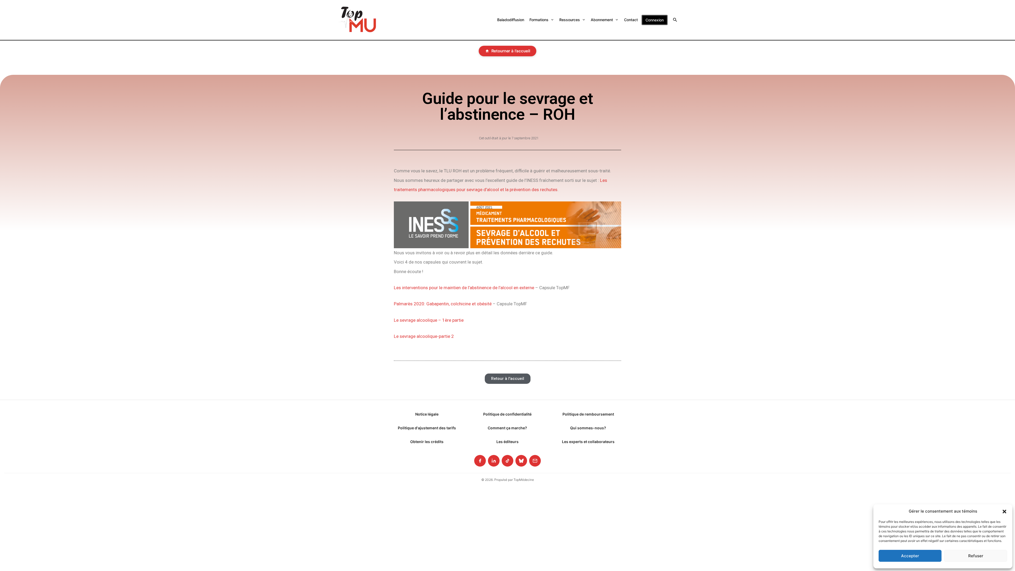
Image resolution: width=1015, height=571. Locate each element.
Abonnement (602, 19)
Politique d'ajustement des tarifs (427, 428)
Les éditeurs (507, 441)
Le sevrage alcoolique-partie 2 (424, 336)
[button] (1004, 511)
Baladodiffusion (510, 19)
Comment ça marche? (507, 428)
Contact (631, 19)
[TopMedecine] (357, 20)
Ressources (569, 19)
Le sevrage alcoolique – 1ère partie (429, 320)
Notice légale (427, 414)
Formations (538, 19)
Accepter (910, 555)
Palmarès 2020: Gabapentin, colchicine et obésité (443, 303)
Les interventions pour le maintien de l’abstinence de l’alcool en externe (464, 287)
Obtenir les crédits (427, 441)
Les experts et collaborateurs (588, 441)
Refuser (975, 555)
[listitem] (480, 461)
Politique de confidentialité (507, 414)
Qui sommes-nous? (588, 428)
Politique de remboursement (588, 414)
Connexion (654, 20)
